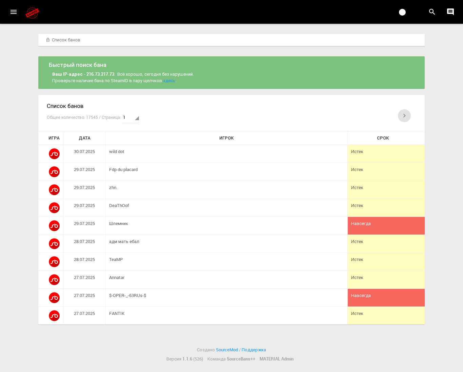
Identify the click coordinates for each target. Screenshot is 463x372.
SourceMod (227, 350)
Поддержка (254, 350)
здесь (169, 80)
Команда (231, 359)
